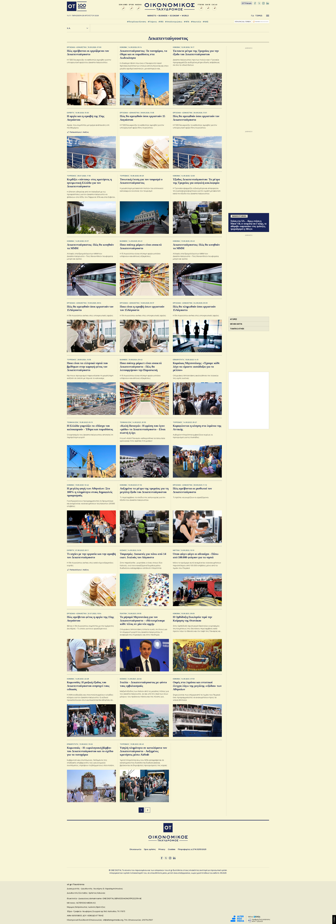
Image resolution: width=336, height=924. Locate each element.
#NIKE (205, 21)
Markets (151, 15)
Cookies (171, 849)
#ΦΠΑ (186, 21)
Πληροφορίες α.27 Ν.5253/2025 (192, 849)
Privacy (161, 849)
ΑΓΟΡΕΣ (233, 319)
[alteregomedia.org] (237, 921)
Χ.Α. (69, 28)
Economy (174, 15)
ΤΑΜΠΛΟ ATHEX (237, 328)
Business (163, 15)
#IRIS (160, 21)
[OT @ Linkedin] (267, 3)
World (185, 15)
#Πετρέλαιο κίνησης (136, 21)
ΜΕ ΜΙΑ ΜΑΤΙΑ (236, 324)
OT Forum (246, 3)
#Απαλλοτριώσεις (173, 21)
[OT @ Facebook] (255, 3)
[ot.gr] (170, 9)
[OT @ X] (259, 3)
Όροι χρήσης (150, 849)
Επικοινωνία (135, 849)
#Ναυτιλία (196, 21)
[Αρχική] (77, 6)
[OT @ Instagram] (263, 3)
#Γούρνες (152, 21)
